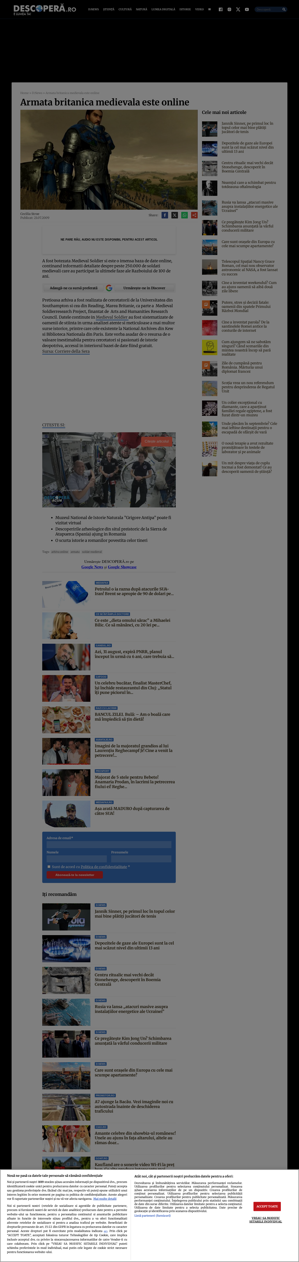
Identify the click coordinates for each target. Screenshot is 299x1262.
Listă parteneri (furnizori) (152, 1215)
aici (105, 1231)
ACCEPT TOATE (267, 1206)
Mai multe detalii (104, 1198)
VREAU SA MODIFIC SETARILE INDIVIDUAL (265, 1219)
